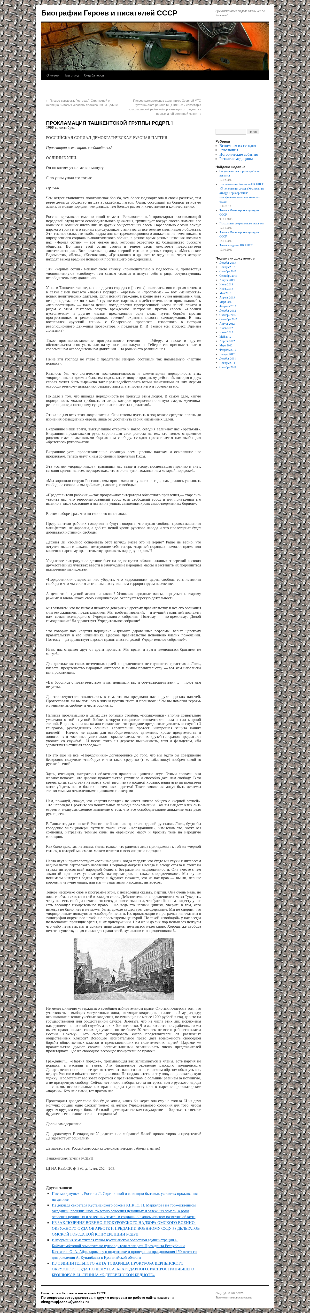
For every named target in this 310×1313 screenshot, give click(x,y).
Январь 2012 (227, 354)
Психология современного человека (241, 223)
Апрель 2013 (227, 297)
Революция (228, 149)
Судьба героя (94, 75)
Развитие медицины (236, 158)
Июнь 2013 (226, 288)
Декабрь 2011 (227, 358)
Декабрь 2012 (227, 310)
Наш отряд (71, 75)
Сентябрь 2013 (228, 275)
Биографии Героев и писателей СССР (109, 12)
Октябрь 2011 (227, 367)
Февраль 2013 (227, 306)
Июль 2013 (226, 284)
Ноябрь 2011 (227, 363)
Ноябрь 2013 (227, 267)
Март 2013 (225, 302)
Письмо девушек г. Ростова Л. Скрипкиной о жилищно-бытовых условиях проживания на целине (82, 102)
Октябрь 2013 (227, 271)
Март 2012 (225, 345)
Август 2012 (227, 323)
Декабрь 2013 (227, 262)
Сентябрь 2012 (228, 319)
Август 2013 (227, 280)
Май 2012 (225, 336)
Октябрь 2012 (227, 315)
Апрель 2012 (227, 341)
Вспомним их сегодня (237, 145)
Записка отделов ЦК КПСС (236, 245)
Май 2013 (225, 293)
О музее (52, 75)
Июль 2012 (226, 328)
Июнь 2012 (226, 332)
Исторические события (238, 154)
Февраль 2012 (227, 349)
